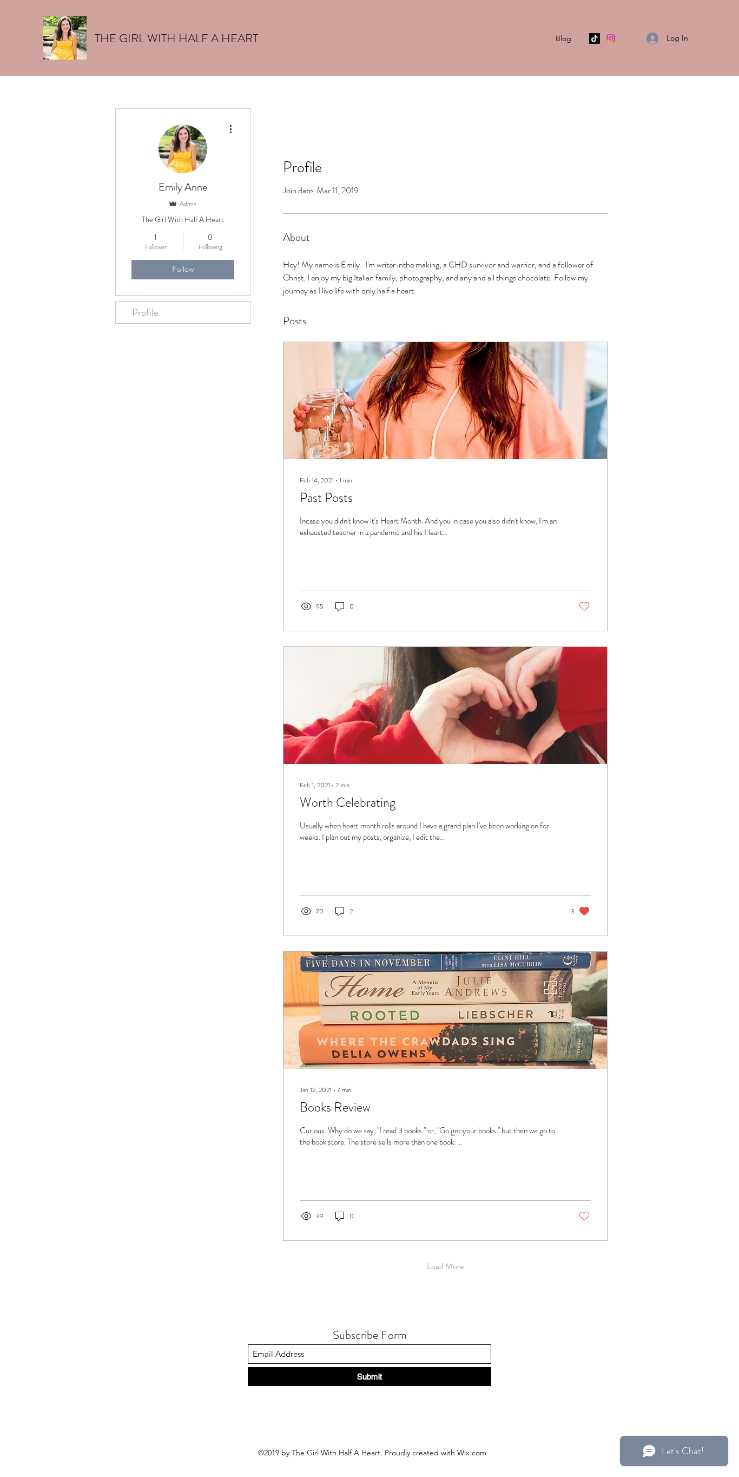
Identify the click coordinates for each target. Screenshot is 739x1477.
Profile (145, 312)
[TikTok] (594, 38)
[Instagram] (610, 38)
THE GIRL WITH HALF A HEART (176, 38)
